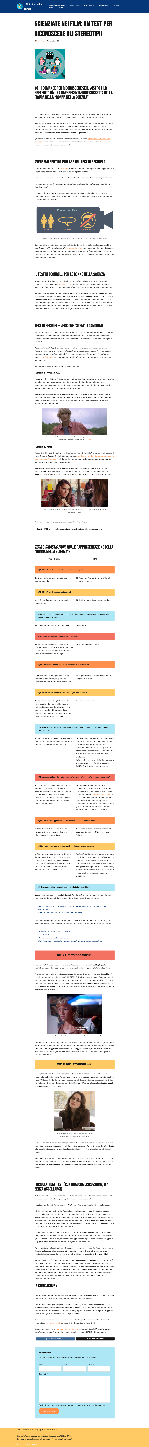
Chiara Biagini (40, 41)
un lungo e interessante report (67, 1329)
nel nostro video (65, 284)
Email (65, 1364)
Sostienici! (62, 8)
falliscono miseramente (75, 248)
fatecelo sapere (46, 357)
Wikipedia (65, 169)
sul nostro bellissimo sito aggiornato (38, 1439)
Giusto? (88, 439)
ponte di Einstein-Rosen (101, 794)
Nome (41, 1364)
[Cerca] (130, 6)
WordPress (35, 1444)
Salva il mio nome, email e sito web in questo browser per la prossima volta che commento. (73, 1405)
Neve (19, 1444)
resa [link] (105, 193)
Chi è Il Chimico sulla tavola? (56, 5)
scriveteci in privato (54, 1323)
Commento (43, 1374)
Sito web (90, 1364)
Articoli (116, 5)
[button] (53, 7)
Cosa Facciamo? (89, 5)
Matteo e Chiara (74, 5)
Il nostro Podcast (104, 5)
